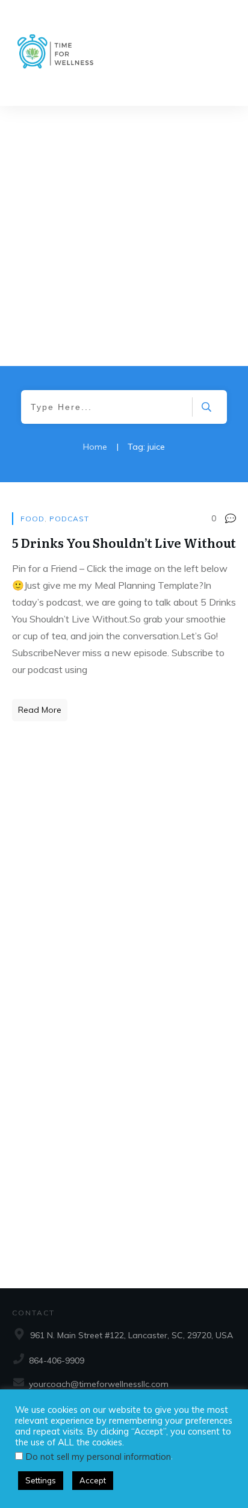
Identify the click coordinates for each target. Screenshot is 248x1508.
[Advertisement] (124, 236)
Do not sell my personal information (98, 1456)
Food (32, 518)
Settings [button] (40, 1480)
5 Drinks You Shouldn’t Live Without (124, 542)
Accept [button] (92, 1480)
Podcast (69, 518)
